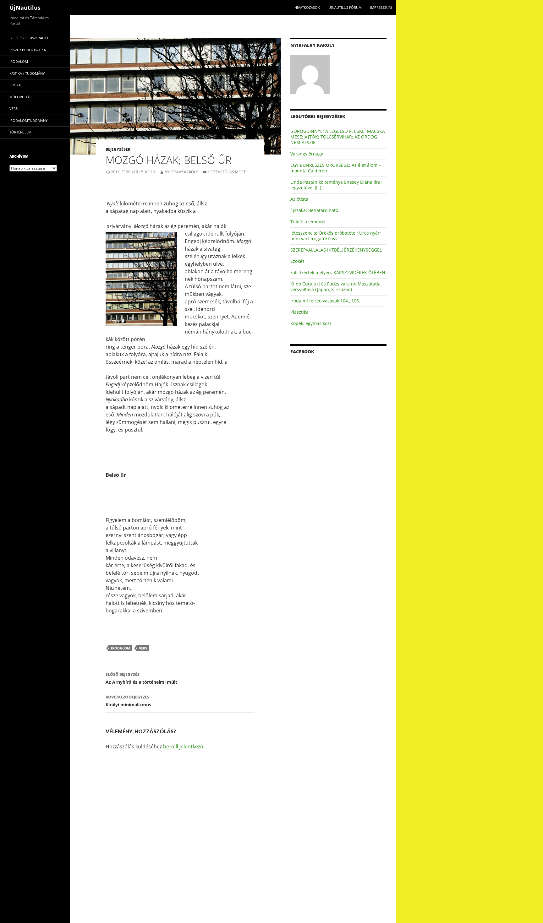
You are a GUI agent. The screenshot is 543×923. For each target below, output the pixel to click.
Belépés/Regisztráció (28, 37)
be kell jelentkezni (184, 746)
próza (15, 85)
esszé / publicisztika (27, 49)
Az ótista (299, 199)
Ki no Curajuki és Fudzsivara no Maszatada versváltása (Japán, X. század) (335, 286)
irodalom (120, 648)
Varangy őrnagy (306, 154)
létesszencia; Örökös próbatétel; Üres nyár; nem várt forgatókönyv (335, 236)
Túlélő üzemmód (308, 222)
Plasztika (299, 312)
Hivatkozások (307, 7)
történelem (20, 132)
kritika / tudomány (27, 73)
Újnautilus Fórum (345, 7)
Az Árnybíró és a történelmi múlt (141, 678)
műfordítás (20, 97)
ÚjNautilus (25, 7)
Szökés (297, 261)
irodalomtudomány (28, 120)
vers (143, 648)
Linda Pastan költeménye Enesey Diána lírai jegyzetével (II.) (336, 185)
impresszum (381, 7)
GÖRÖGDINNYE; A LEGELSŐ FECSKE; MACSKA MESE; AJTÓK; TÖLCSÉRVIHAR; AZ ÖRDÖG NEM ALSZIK (337, 136)
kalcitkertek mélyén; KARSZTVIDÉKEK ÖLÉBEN (337, 272)
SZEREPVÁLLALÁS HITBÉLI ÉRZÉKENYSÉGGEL (336, 250)
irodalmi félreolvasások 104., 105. (325, 301)
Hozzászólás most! (227, 172)
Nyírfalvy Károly (181, 172)
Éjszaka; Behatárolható (314, 210)
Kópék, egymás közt (310, 323)
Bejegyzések (118, 149)
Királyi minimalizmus (128, 701)
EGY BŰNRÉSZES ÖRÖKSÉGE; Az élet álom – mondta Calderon (335, 168)
